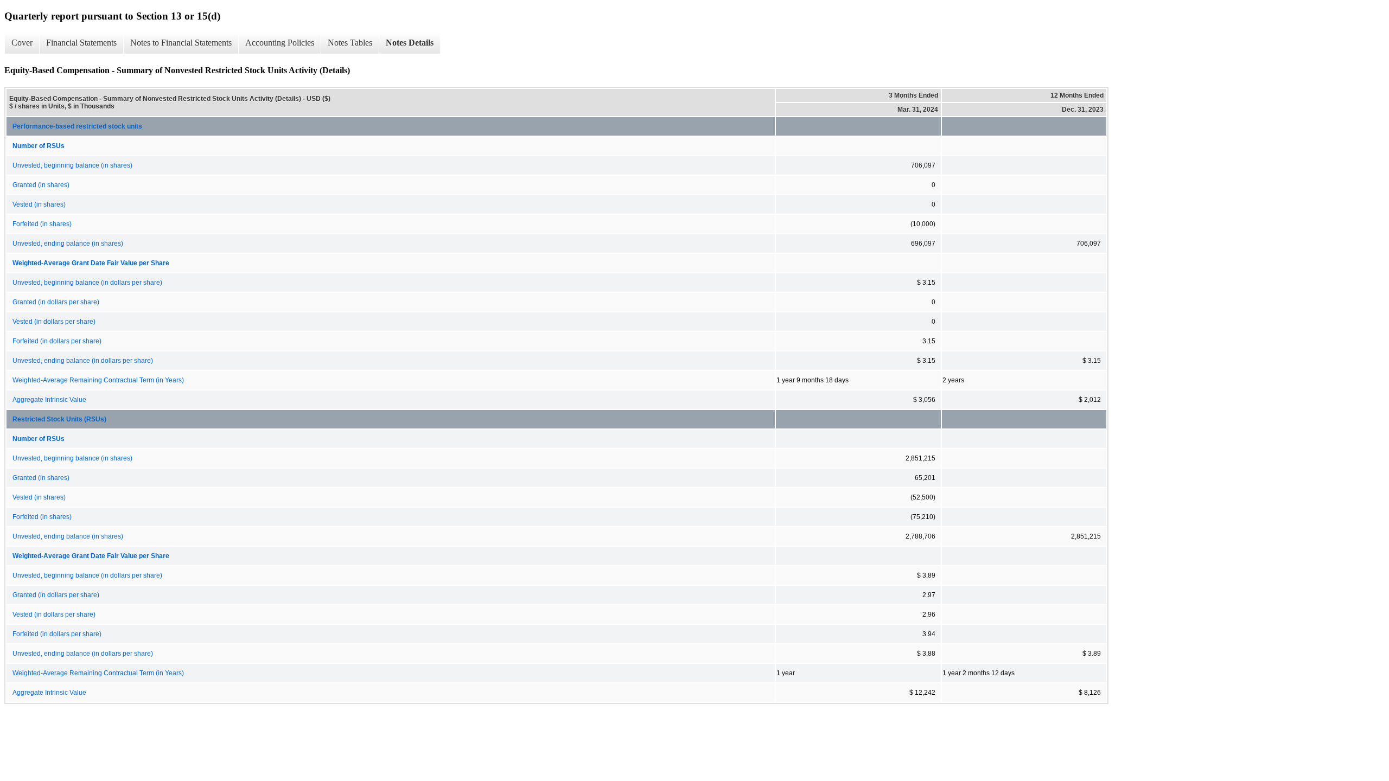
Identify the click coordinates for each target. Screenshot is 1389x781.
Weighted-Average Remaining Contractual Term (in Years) (98, 380)
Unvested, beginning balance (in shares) (72, 165)
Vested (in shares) (39, 204)
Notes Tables (350, 42)
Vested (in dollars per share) (53, 321)
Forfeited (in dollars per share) (56, 341)
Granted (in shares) (40, 185)
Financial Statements (81, 42)
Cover (22, 42)
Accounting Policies (279, 42)
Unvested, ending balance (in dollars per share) (82, 360)
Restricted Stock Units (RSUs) (59, 419)
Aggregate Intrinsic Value (49, 399)
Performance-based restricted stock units (77, 126)
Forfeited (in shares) (42, 224)
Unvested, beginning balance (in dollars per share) (87, 282)
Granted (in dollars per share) (55, 302)
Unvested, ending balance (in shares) (67, 243)
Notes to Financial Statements (181, 42)
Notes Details (410, 42)
